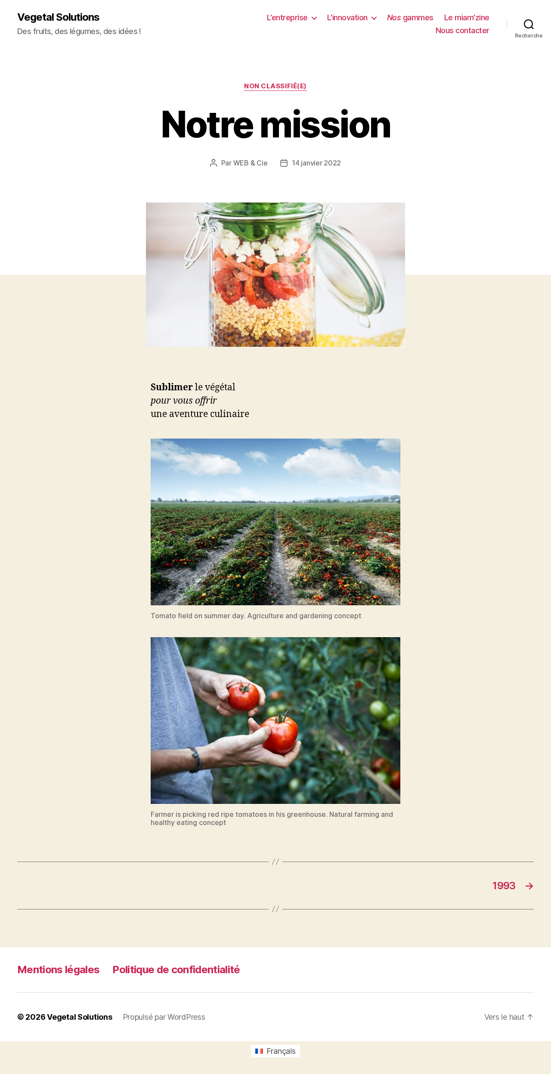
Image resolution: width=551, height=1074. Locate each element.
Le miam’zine (466, 17)
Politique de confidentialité (176, 969)
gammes (410, 17)
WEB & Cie (250, 163)
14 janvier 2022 (316, 163)
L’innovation (347, 17)
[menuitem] (275, 1051)
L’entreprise (287, 17)
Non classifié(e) (275, 86)
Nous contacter (462, 30)
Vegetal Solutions (58, 17)
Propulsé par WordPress (164, 1016)
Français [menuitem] (281, 1050)
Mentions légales (58, 969)
